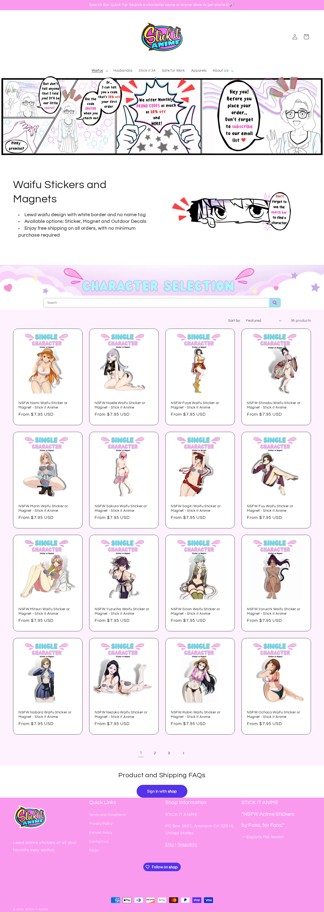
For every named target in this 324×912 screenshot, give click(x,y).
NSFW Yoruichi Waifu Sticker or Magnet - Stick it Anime (274, 612)
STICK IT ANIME (36, 909)
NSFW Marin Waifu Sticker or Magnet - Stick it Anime (43, 508)
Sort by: (234, 320)
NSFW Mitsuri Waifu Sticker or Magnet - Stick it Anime (44, 612)
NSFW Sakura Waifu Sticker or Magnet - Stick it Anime (121, 508)
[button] (99, 70)
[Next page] (183, 753)
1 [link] (141, 753)
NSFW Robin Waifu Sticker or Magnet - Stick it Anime (196, 715)
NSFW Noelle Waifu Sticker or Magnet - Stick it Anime (120, 405)
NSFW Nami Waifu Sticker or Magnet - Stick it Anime (43, 405)
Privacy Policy (100, 823)
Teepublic (187, 844)
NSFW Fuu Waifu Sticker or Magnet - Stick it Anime (270, 508)
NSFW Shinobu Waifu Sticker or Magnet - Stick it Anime (274, 405)
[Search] (274, 302)
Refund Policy (100, 832)
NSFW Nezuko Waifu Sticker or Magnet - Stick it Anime (121, 715)
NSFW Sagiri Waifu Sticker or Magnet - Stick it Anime (196, 508)
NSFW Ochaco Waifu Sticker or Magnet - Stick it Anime (273, 715)
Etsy (169, 844)
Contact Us (98, 841)
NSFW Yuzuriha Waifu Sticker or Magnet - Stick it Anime (122, 612)
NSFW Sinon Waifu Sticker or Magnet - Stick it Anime (195, 612)
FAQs (93, 850)
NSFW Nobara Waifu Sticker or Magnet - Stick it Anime (45, 715)
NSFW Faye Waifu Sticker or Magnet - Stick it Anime (195, 405)
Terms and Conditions (107, 815)
